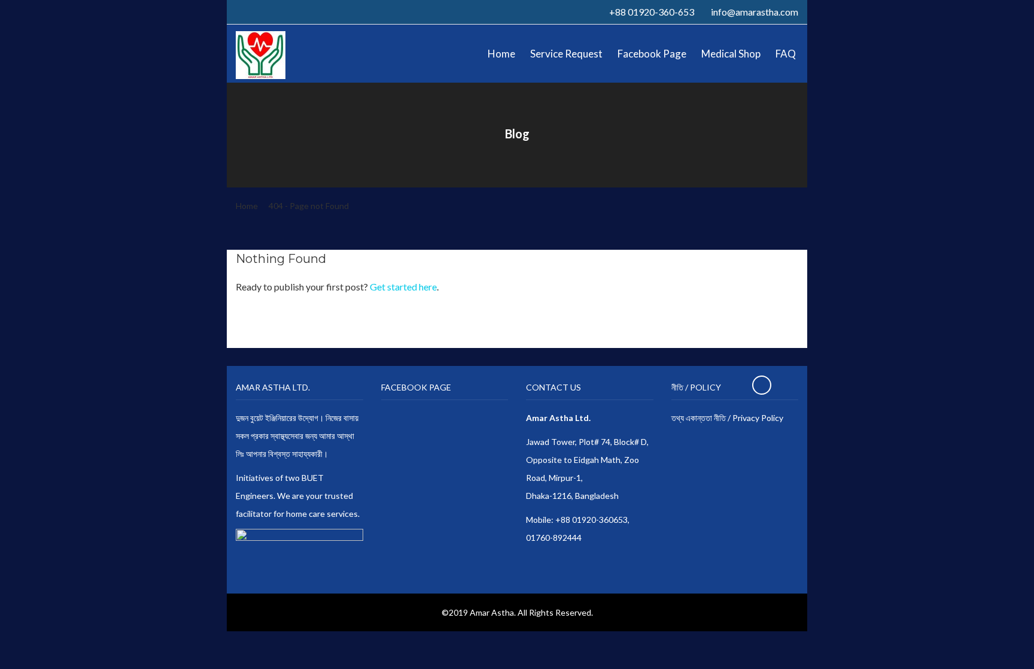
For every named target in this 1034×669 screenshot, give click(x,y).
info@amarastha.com (754, 11)
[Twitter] (252, 11)
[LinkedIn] (265, 11)
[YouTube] (278, 11)
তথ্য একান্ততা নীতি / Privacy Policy (727, 418)
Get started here (403, 286)
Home (247, 206)
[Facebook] (239, 11)
